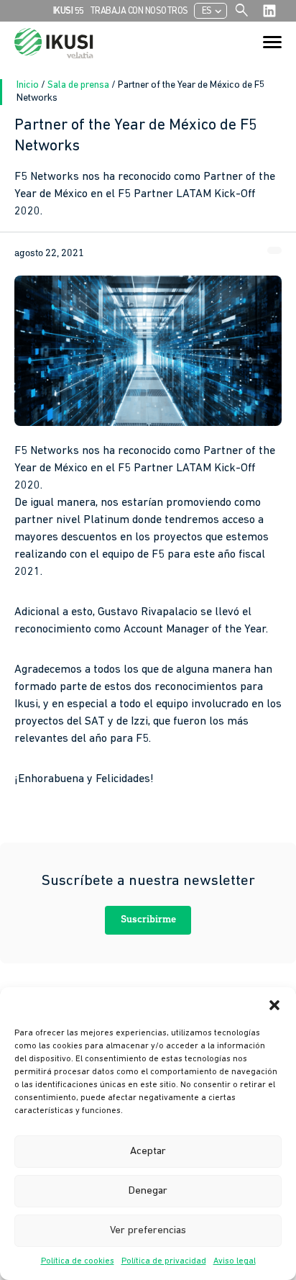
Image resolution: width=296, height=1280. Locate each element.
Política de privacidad (163, 1261)
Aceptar (148, 1151)
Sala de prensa (79, 85)
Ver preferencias (148, 1230)
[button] (274, 1005)
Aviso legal (234, 1261)
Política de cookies (77, 1261)
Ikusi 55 (68, 11)
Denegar (148, 1191)
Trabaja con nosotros (139, 11)
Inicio (29, 85)
